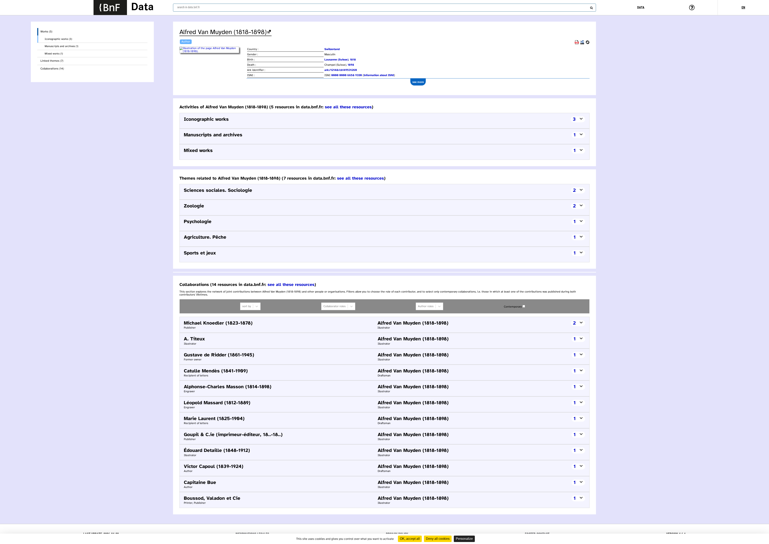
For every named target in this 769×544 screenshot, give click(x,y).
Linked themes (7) (51, 60)
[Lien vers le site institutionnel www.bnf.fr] (110, 7)
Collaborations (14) (52, 68)
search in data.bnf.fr (188, 7)
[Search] (591, 7)
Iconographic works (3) (58, 39)
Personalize (464, 538)
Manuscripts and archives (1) (61, 46)
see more (418, 81)
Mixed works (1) (54, 53)
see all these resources (348, 107)
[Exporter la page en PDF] (577, 43)
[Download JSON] (588, 43)
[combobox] (384, 8)
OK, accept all (410, 538)
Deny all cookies (438, 538)
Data (142, 7)
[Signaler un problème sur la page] (269, 32)
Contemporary (513, 306)
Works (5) (46, 31)
